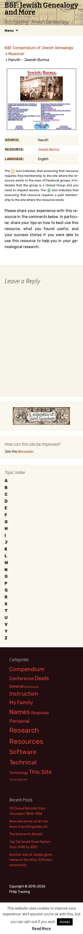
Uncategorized (18, 779)
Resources (26, 741)
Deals (42, 678)
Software (22, 752)
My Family (21, 702)
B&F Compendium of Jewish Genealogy (39, 48)
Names (19, 712)
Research (24, 730)
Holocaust (31, 686)
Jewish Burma (48, 150)
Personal (19, 721)
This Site (40, 772)
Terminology (18, 773)
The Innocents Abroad (25, 834)
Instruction (23, 694)
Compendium (26, 669)
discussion (25, 452)
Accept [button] (65, 922)
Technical (23, 762)
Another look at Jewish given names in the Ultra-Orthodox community (30, 860)
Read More (41, 928)
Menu (9, 30)
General (16, 686)
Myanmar (16, 54)
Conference (21, 678)
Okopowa (40, 712)
